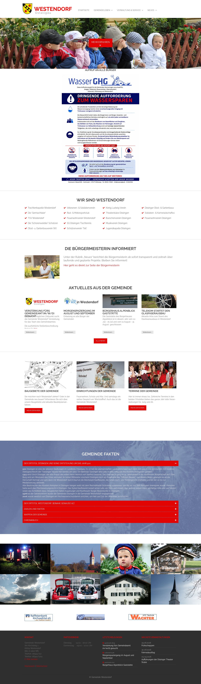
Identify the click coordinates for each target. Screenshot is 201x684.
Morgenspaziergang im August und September (79, 312)
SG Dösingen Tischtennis (79, 223)
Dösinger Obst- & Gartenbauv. (159, 208)
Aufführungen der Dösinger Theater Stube (157, 660)
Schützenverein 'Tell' (77, 228)
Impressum (30, 666)
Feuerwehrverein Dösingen (158, 218)
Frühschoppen (148, 645)
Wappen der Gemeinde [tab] (35, 515)
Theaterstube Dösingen (117, 213)
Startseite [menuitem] (83, 10)
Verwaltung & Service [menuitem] (129, 10)
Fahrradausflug (148, 652)
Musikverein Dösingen (116, 223)
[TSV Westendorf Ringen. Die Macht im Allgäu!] (100, 617)
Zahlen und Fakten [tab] (34, 509)
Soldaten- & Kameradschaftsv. (160, 213)
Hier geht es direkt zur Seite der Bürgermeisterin (92, 265)
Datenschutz (41, 666)
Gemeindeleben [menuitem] (102, 10)
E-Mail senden (31, 659)
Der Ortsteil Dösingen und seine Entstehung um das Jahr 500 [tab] (57, 463)
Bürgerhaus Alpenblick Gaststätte (119, 312)
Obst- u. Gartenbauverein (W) (42, 228)
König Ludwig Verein (116, 208)
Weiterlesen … (30, 332)
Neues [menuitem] (151, 10)
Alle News (100, 341)
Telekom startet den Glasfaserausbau (156, 312)
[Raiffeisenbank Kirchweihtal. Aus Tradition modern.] (48, 617)
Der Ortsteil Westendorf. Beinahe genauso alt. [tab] (49, 503)
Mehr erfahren (33, 410)
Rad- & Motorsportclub (78, 213)
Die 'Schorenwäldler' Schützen (43, 223)
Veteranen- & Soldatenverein (81, 208)
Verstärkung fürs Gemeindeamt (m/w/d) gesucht (39, 313)
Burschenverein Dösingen (118, 218)
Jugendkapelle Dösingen (118, 228)
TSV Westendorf (36, 218)
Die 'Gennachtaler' (37, 213)
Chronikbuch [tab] (31, 520)
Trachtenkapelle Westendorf (42, 208)
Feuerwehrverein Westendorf (81, 218)
